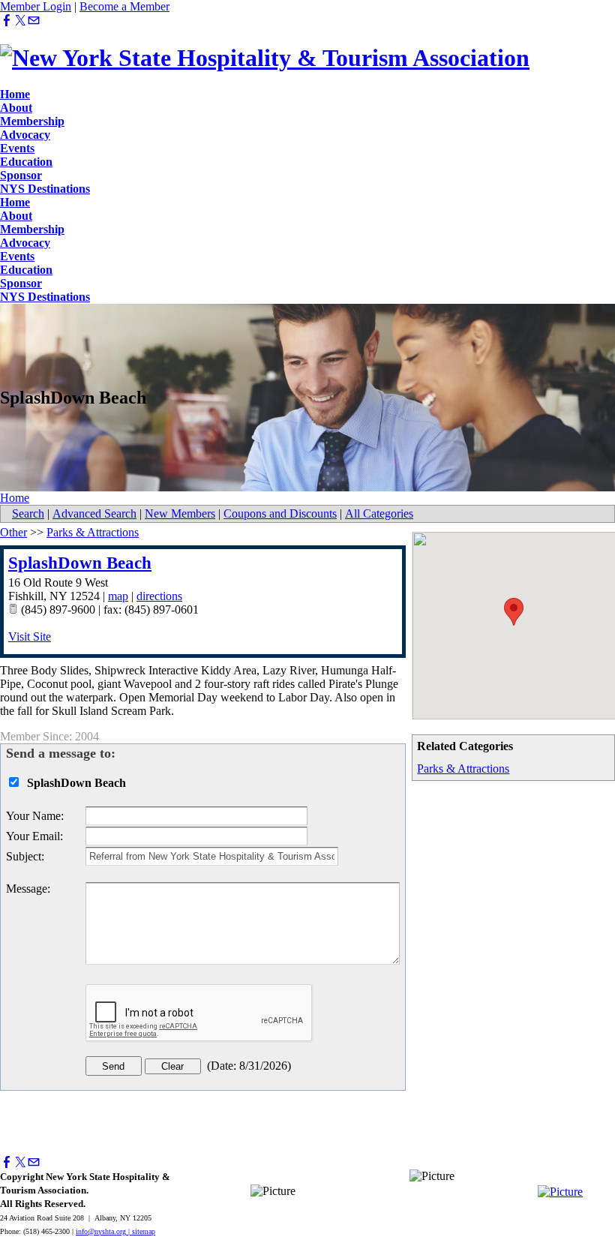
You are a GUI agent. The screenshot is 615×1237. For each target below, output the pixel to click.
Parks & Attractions (463, 768)
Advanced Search (94, 513)
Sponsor (21, 175)
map (118, 596)
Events (17, 148)
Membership (32, 121)
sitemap (143, 1231)
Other (13, 532)
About (16, 107)
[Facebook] (7, 20)
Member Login (35, 6)
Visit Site (29, 636)
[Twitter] (20, 20)
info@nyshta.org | (104, 1231)
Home (15, 94)
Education (26, 161)
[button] (514, 612)
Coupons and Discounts (280, 513)
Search (28, 513)
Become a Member (125, 6)
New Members (180, 513)
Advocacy (25, 134)
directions (159, 596)
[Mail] (34, 20)
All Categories (379, 513)
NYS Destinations (45, 188)
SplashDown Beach (80, 563)
